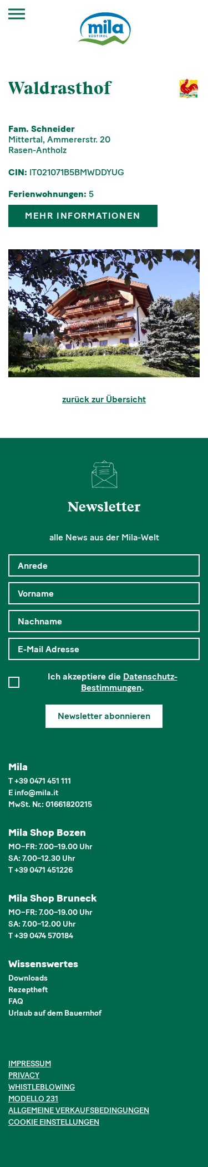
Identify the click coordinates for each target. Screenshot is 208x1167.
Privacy (23, 1075)
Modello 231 (33, 1099)
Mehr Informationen (83, 215)
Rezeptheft (28, 989)
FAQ (15, 1001)
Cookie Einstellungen (53, 1122)
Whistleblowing (41, 1087)
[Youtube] (65, 1044)
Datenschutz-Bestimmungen (129, 682)
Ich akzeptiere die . (112, 682)
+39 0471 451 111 (42, 781)
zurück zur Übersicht (104, 399)
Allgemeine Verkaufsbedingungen (78, 1110)
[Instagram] (32, 1044)
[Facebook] (14, 1044)
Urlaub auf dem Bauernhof (55, 1013)
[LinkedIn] (48, 1044)
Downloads (28, 978)
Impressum (29, 1063)
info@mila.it (36, 792)
